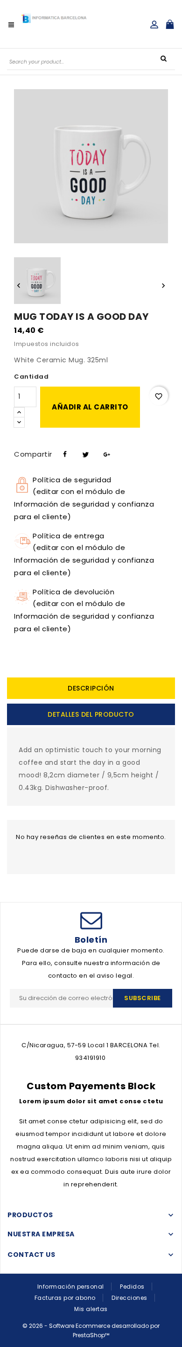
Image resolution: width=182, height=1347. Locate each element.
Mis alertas (91, 1309)
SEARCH (163, 58)
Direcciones (129, 1298)
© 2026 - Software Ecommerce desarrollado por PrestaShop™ (91, 1330)
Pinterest (105, 453)
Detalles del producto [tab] (91, 714)
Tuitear (84, 453)
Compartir (64, 453)
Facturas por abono (65, 1298)
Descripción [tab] (91, 688)
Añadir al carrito (90, 407)
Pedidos (132, 1287)
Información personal (70, 1287)
